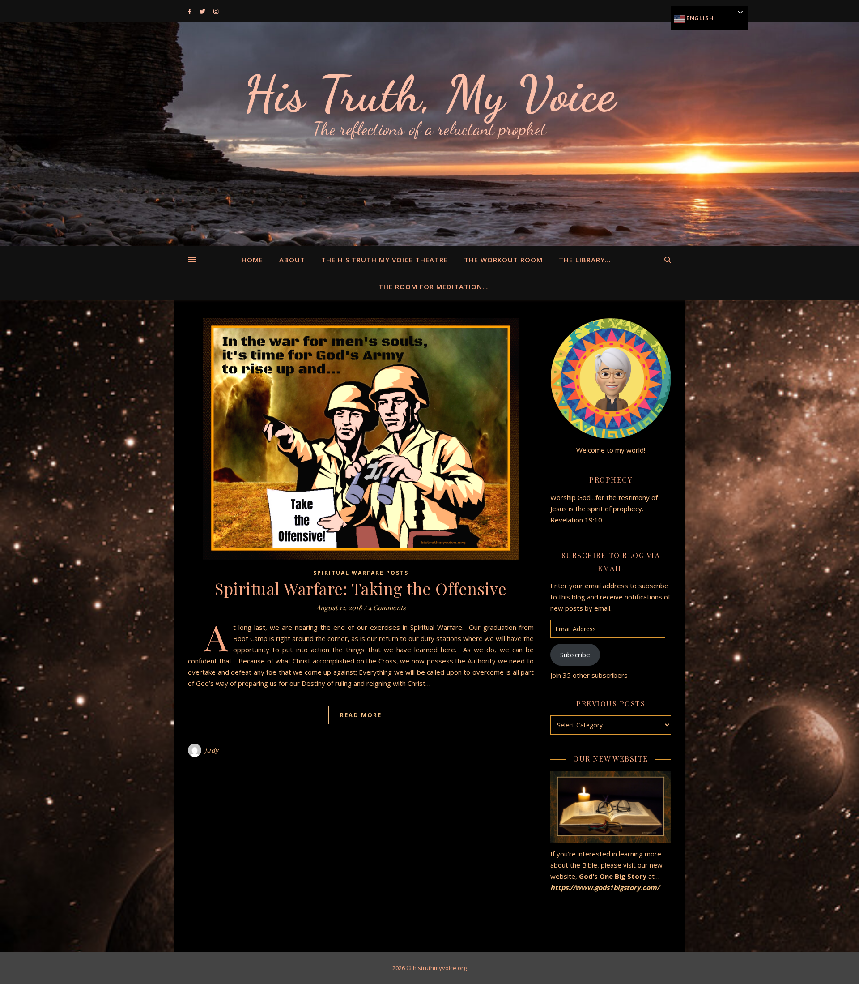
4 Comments (387, 607)
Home (252, 259)
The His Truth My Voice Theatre (384, 259)
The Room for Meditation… (433, 286)
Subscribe (575, 654)
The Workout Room (503, 259)
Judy (212, 750)
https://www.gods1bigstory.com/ (605, 887)
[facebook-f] (190, 11)
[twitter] (203, 11)
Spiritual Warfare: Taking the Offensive (361, 588)
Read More (361, 715)
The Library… (585, 259)
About (292, 259)
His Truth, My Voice (429, 94)
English (699, 18)
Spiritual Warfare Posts (360, 573)
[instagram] (215, 11)
